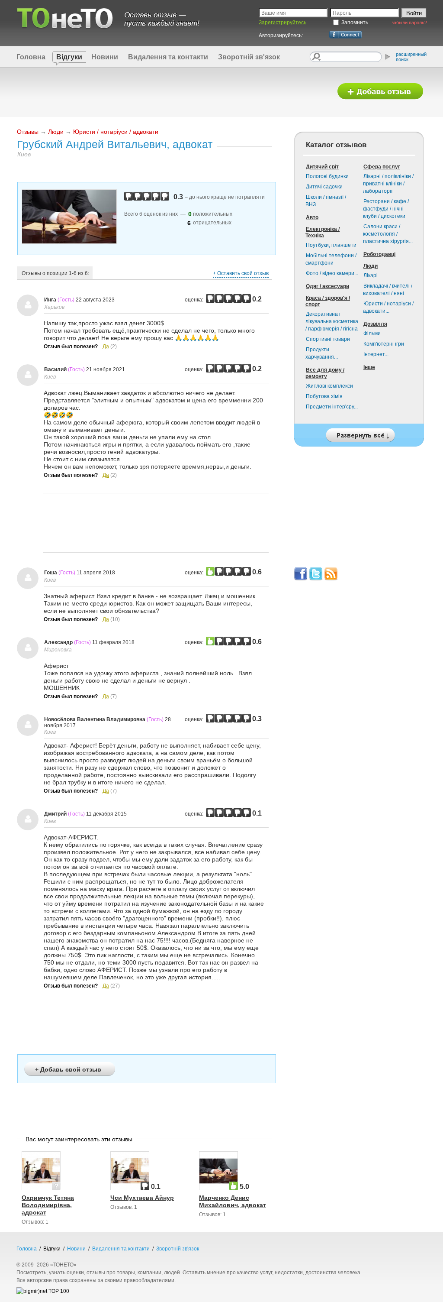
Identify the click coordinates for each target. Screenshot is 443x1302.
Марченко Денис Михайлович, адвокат (232, 1201)
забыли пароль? (409, 22)
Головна (30, 57)
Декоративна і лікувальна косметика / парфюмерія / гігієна (331, 321)
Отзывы (28, 131)
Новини (104, 57)
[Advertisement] (170, 91)
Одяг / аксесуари (327, 286)
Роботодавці (379, 254)
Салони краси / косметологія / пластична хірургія (388, 233)
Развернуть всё (359, 433)
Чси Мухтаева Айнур (142, 1197)
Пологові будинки (327, 176)
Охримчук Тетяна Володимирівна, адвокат (48, 1205)
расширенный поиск (411, 57)
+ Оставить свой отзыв (241, 273)
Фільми (372, 333)
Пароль (342, 13)
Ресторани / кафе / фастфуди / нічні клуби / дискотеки (386, 208)
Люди (56, 131)
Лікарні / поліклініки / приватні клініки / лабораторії (388, 183)
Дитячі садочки (324, 187)
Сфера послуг (381, 167)
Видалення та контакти (168, 57)
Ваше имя (273, 13)
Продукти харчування (321, 353)
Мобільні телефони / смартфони (330, 259)
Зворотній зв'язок (249, 57)
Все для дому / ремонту (324, 373)
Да (106, 346)
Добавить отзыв (380, 91)
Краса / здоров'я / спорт (327, 301)
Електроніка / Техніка (322, 232)
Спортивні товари (328, 339)
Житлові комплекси (329, 386)
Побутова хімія (324, 396)
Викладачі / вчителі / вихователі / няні (387, 289)
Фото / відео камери (332, 273)
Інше (369, 367)
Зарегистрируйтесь (282, 22)
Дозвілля (375, 324)
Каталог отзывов (336, 145)
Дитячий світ (322, 167)
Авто (312, 217)
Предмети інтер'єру (332, 407)
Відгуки (69, 57)
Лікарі (370, 275)
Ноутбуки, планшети (331, 245)
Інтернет (375, 354)
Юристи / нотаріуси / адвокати (115, 131)
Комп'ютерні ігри (383, 344)
